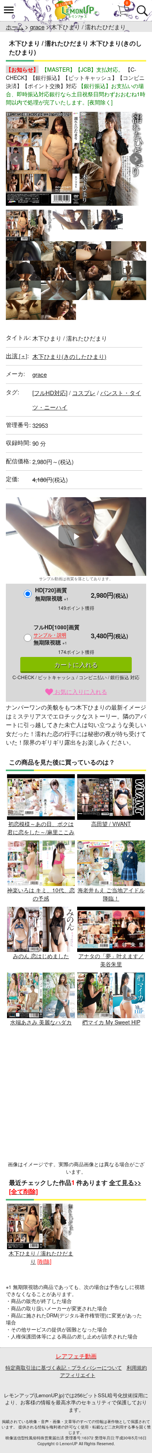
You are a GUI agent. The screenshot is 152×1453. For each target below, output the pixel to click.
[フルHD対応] (49, 392)
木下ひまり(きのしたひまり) (69, 356)
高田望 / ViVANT (111, 824)
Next (136, 159)
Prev (16, 159)
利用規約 (137, 1367)
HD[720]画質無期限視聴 (52, 594)
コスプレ (83, 392)
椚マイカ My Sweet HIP (111, 1022)
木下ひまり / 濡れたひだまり (41, 1257)
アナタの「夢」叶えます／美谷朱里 (111, 960)
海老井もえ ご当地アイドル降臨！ (111, 894)
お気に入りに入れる (80, 691)
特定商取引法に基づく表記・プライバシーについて (63, 1367)
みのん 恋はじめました (41, 956)
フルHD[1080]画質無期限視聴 (57, 634)
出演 (16, 355)
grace (37, 27)
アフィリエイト (77, 1375)
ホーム (14, 27)
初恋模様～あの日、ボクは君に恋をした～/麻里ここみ (40, 828)
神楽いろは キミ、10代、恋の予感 (41, 894)
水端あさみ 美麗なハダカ (41, 1022)
